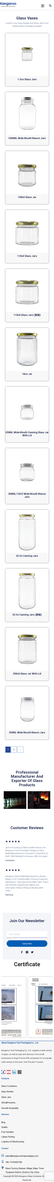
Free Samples (7, 1132)
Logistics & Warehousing (12, 1141)
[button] (42, 5)
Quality (4, 1127)
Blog (3, 1122)
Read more (27, 84)
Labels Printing (8, 1137)
